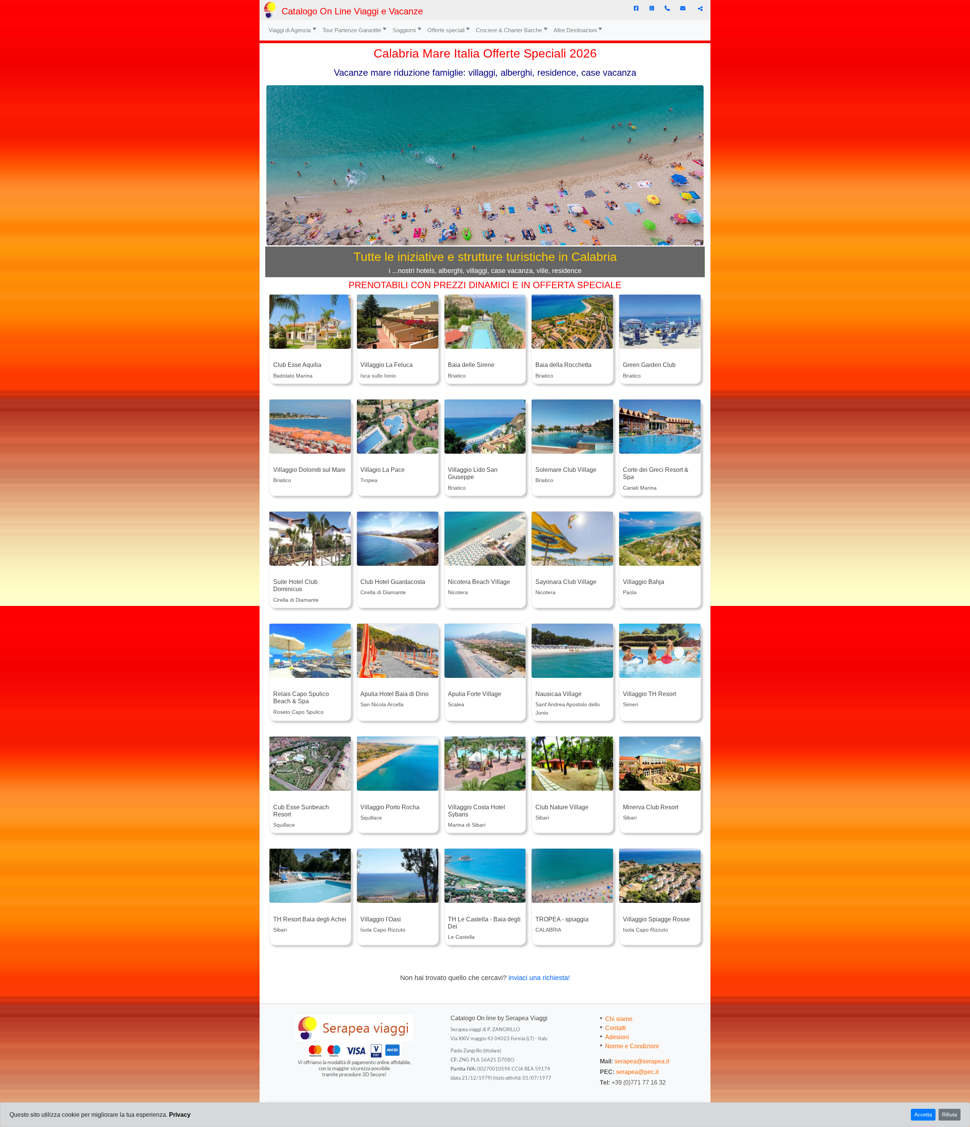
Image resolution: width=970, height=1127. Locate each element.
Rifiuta (949, 1114)
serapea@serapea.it (642, 1061)
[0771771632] (667, 8)
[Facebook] (636, 8)
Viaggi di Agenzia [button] (290, 30)
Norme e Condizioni (632, 1046)
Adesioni (617, 1037)
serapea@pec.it (637, 1072)
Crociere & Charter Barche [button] (509, 30)
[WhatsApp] (651, 8)
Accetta (923, 1114)
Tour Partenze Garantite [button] (351, 30)
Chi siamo (618, 1019)
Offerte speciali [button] (446, 30)
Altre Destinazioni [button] (575, 30)
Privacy (180, 1114)
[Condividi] (699, 8)
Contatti (615, 1028)
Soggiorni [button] (404, 30)
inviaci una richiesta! (539, 978)
